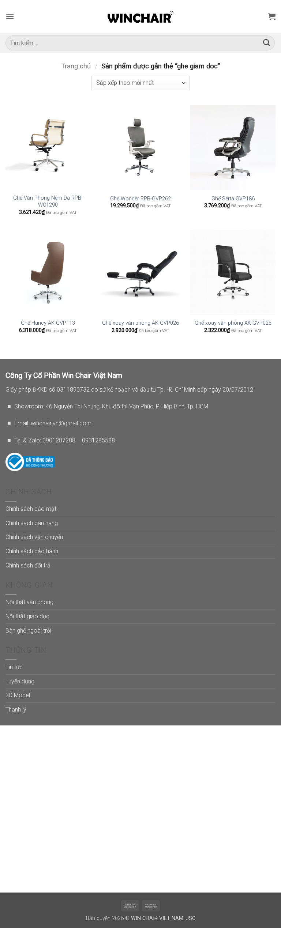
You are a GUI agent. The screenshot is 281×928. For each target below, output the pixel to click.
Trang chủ (76, 66)
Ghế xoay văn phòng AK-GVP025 (233, 323)
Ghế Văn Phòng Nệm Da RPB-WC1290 (48, 201)
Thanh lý (15, 709)
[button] (9, 16)
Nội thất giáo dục (27, 616)
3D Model (17, 695)
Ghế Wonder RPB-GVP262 (140, 199)
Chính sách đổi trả (27, 565)
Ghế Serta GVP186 (233, 199)
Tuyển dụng (19, 681)
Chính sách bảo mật (30, 508)
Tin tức (14, 667)
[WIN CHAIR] (140, 16)
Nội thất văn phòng (29, 602)
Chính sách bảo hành (31, 551)
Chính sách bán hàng (31, 523)
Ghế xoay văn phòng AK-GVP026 (140, 323)
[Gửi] (266, 43)
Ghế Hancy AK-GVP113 (48, 323)
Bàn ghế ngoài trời (28, 630)
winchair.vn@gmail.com (61, 423)
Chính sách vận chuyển (34, 536)
